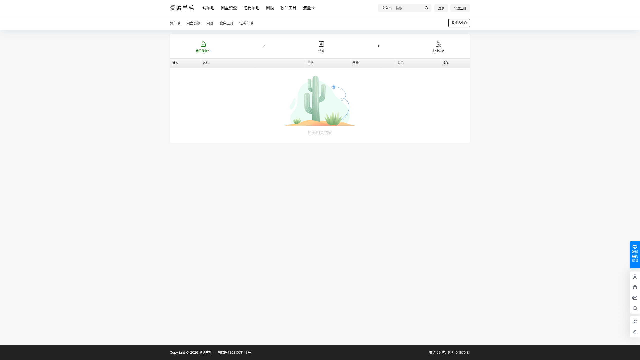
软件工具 (288, 8)
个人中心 (461, 23)
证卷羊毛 (252, 8)
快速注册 (460, 8)
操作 (175, 63)
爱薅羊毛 (205, 352)
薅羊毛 (208, 8)
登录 (441, 8)
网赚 (270, 8)
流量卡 (309, 8)
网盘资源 (229, 8)
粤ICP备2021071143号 (234, 352)
